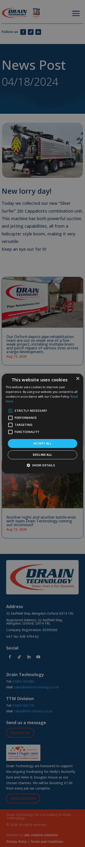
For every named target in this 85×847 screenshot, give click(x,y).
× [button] (77, 378)
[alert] (42, 423)
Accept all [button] (42, 443)
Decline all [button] (42, 455)
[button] (42, 465)
